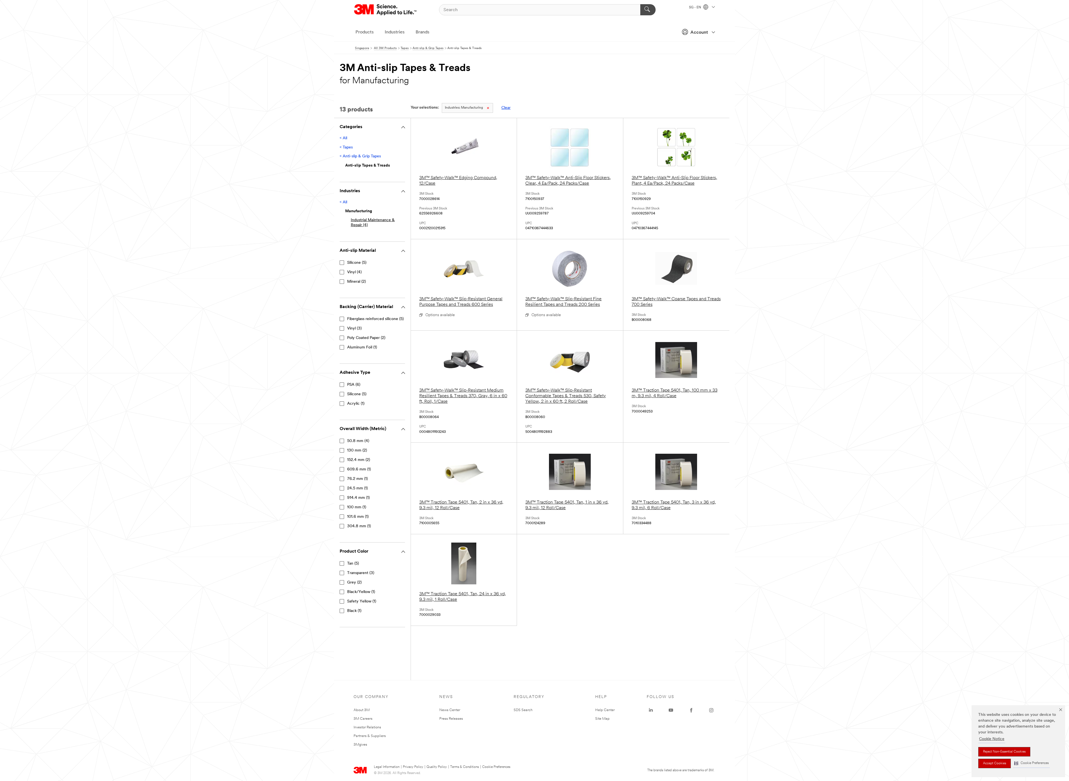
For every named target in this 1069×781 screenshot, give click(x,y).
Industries (394, 32)
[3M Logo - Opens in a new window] (385, 9)
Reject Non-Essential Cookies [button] (1004, 751)
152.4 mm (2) (358, 460)
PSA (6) (353, 385)
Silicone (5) (356, 263)
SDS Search (523, 710)
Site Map (602, 719)
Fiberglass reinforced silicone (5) (375, 319)
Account (699, 32)
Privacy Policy (413, 767)
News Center (449, 710)
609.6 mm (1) (359, 469)
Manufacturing (464, 107)
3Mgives (360, 744)
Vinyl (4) (354, 272)
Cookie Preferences (496, 767)
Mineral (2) (356, 282)
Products (364, 32)
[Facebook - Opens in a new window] (691, 710)
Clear (506, 108)
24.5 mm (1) (357, 488)
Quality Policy (436, 767)
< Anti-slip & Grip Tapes (360, 156)
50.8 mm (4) (358, 441)
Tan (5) (353, 564)
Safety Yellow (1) (361, 601)
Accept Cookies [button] (994, 763)
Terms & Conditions (464, 767)
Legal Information (386, 767)
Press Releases (451, 719)
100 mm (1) (356, 507)
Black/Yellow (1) (361, 592)
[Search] (648, 9)
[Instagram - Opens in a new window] (711, 710)
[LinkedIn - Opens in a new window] (651, 710)
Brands (422, 32)
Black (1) (354, 611)
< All (343, 138)
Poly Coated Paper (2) (366, 338)
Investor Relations (367, 727)
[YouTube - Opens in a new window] (671, 710)
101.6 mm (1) (358, 517)
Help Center (605, 710)
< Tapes (346, 147)
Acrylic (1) (355, 404)
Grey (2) (354, 582)
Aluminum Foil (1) (362, 347)
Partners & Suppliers (370, 736)
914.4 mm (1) (358, 498)
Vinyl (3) (354, 328)
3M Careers (363, 719)
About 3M (362, 710)
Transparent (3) (360, 573)
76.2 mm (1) (357, 479)
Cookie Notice (991, 739)
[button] (1031, 763)
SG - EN (695, 7)
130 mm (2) (357, 450)
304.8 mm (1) (359, 526)
